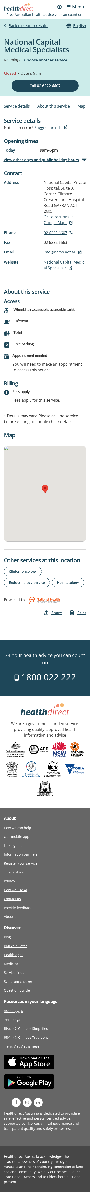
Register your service (20, 863)
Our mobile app (16, 836)
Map (81, 106)
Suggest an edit (48, 127)
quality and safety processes (47, 1128)
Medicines (12, 963)
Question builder (17, 990)
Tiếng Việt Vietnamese (21, 1046)
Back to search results (28, 25)
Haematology (68, 582)
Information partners (21, 854)
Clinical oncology (23, 571)
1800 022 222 (47, 677)
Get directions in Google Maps (59, 219)
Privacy (9, 881)
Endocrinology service (27, 582)
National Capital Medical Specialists (64, 264)
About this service (53, 106)
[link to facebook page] (16, 1102)
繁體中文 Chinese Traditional (27, 1037)
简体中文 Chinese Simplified (26, 1028)
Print (81, 612)
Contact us (12, 899)
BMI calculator (15, 946)
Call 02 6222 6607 (45, 85)
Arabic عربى (13, 1010)
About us (11, 916)
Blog (7, 937)
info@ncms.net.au (60, 252)
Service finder (15, 972)
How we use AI (15, 890)
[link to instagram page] (27, 1102)
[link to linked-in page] (38, 1102)
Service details (17, 106)
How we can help (17, 827)
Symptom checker (18, 981)
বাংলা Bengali (13, 1019)
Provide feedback (17, 907)
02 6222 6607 (55, 232)
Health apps (13, 954)
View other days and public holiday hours (41, 159)
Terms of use (14, 872)
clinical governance (56, 1123)
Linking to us (14, 845)
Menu (78, 7)
